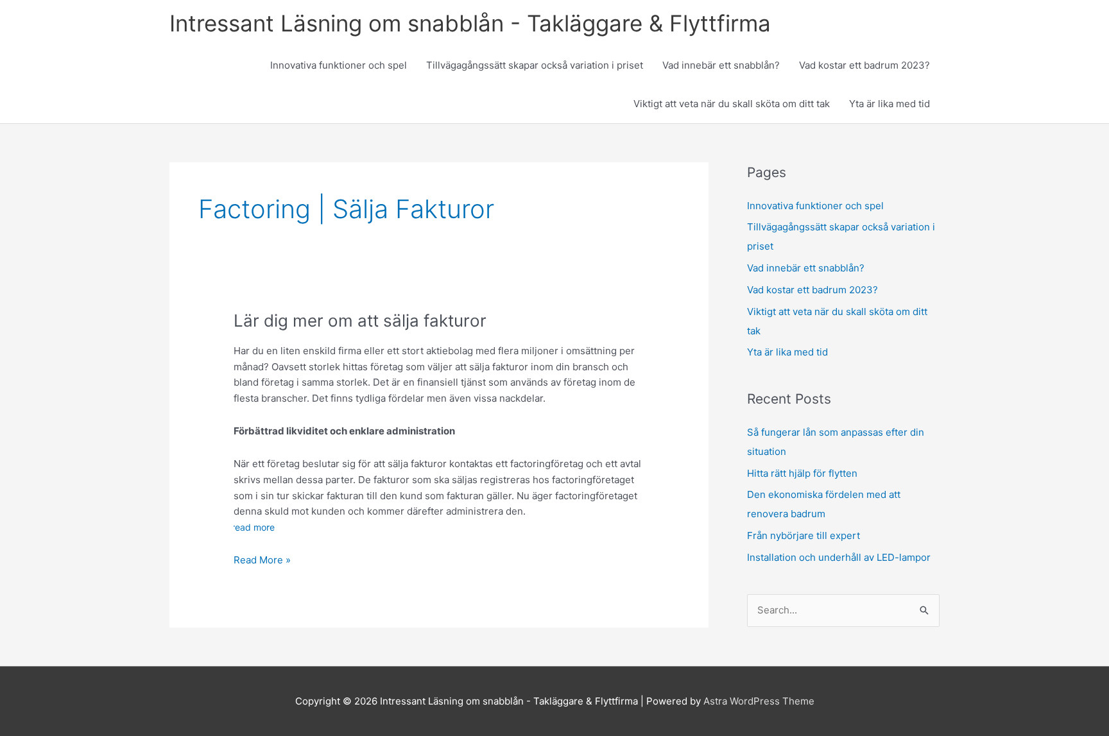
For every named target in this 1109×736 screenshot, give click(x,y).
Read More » (262, 561)
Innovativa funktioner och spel (338, 65)
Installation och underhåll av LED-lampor (839, 557)
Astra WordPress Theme (758, 701)
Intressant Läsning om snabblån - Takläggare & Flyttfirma (470, 23)
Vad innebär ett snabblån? (721, 65)
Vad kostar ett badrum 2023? (864, 65)
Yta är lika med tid (889, 104)
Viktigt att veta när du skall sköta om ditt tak (731, 104)
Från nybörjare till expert (803, 535)
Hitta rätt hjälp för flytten (802, 473)
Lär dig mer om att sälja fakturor (360, 320)
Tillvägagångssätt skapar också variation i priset (534, 65)
